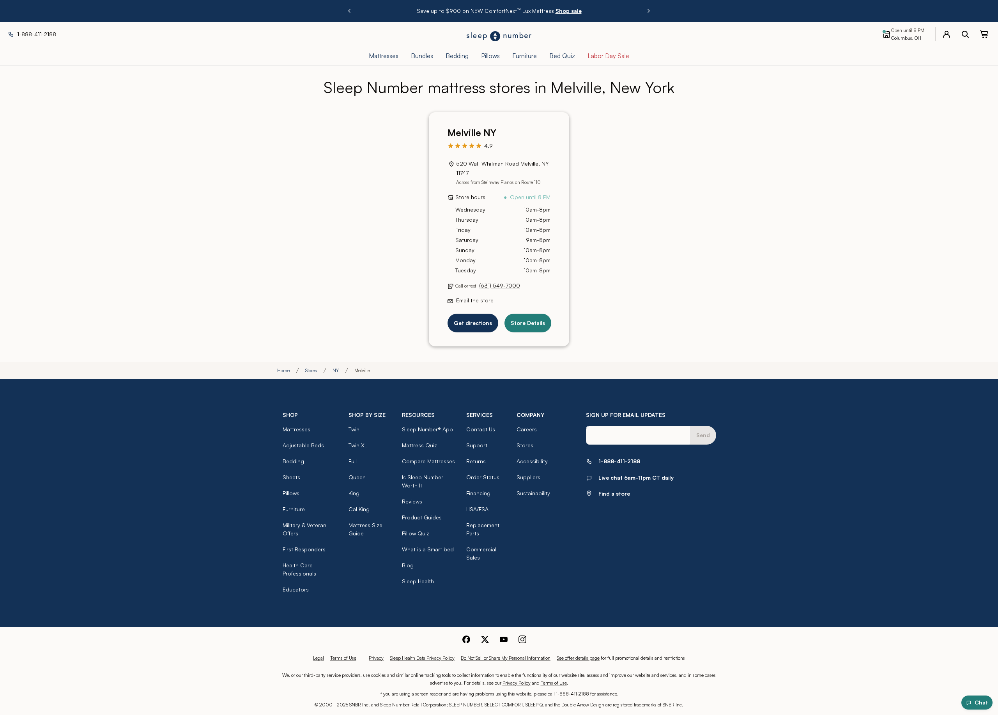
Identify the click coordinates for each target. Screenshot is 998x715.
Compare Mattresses (428, 461)
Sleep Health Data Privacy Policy (422, 658)
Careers (527, 429)
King (354, 493)
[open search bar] (965, 34)
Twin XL (358, 445)
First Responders (304, 549)
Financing (478, 493)
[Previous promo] (349, 11)
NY (336, 370)
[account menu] (946, 34)
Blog (408, 565)
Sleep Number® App (427, 429)
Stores (311, 370)
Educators (296, 589)
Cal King (359, 509)
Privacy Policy (517, 683)
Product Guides (422, 517)
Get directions (473, 323)
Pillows (291, 493)
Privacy (376, 658)
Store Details (528, 323)
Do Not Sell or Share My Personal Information (505, 658)
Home (283, 370)
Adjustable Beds (303, 445)
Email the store (475, 300)
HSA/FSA (477, 509)
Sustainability (533, 493)
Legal (318, 658)
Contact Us (480, 429)
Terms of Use (343, 658)
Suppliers (528, 477)
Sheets (291, 477)
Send (703, 435)
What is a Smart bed (428, 549)
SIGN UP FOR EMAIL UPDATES (625, 414)
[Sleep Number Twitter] (485, 639)
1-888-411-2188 (572, 694)
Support (476, 445)
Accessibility (532, 461)
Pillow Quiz (415, 533)
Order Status (482, 477)
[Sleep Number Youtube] (503, 639)
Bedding (293, 461)
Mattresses (296, 429)
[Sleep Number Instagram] (522, 639)
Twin (354, 429)
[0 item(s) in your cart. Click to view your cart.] (984, 34)
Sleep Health (418, 581)
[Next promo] (649, 11)
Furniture (294, 509)
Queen (357, 477)
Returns (476, 461)
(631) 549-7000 (499, 285)
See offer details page (578, 658)
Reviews (412, 501)
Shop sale (569, 10)
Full (353, 461)
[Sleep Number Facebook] (466, 639)
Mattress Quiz (419, 445)
